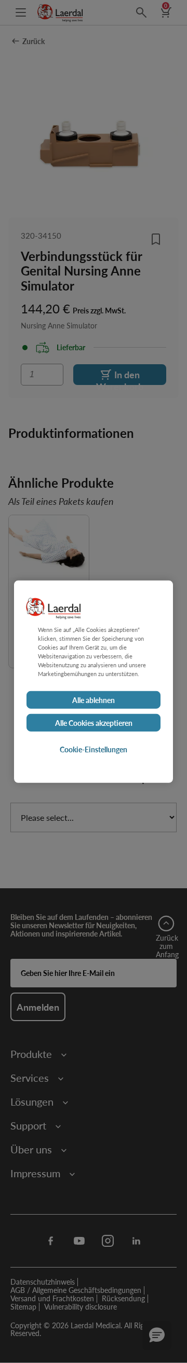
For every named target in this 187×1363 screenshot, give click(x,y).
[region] (93, 681)
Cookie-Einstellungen (93, 749)
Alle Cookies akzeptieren (93, 723)
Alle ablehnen (93, 700)
